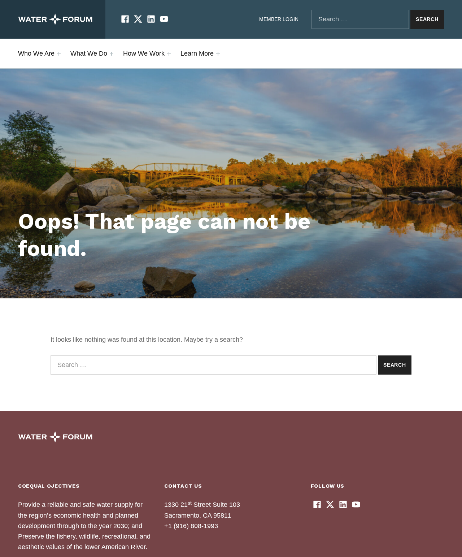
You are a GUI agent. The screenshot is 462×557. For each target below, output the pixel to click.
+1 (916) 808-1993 (191, 526)
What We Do (88, 53)
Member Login (278, 19)
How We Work (144, 53)
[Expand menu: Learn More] (218, 54)
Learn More (197, 53)
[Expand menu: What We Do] (111, 54)
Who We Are (36, 53)
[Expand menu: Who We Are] (59, 54)
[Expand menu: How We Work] (169, 54)
